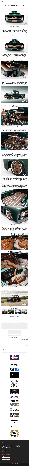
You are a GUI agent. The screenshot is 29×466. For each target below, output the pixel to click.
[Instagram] (13, 26)
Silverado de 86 (15, 106)
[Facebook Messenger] (15, 26)
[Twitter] (12, 26)
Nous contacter (18, 446)
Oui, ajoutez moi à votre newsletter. (15, 337)
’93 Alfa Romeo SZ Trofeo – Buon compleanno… (7, 447)
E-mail (3, 349)
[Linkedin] (17, 26)
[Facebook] (10, 26)
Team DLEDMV (18, 445)
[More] (18, 26)
